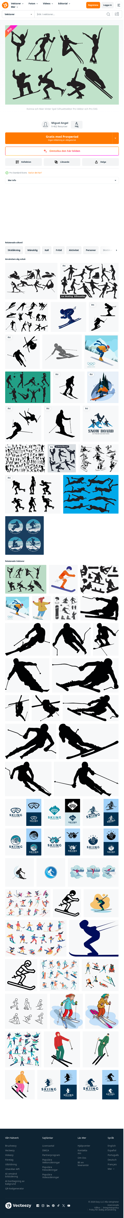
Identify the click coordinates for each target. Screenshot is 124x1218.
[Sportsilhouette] (25, 456)
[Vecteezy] (5, 5)
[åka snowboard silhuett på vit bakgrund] (99, 577)
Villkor (95, 1205)
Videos (46, 3)
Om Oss (80, 1156)
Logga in (107, 5)
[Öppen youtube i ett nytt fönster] (68, 1204)
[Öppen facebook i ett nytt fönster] (37, 1204)
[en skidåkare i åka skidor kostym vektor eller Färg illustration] (94, 936)
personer (91, 248)
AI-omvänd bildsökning (11, 1173)
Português (110, 1153)
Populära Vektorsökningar (50, 1159)
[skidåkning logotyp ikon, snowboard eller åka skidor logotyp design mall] (57, 1083)
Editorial (62, 3)
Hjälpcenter (82, 1144)
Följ (76, 126)
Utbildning (11, 1162)
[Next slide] (111, 248)
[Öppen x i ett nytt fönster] (63, 1204)
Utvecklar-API (12, 1167)
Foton (32, 3)
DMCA (44, 1148)
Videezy (9, 1153)
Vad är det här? (35, 172)
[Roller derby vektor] (33, 492)
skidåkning (14, 248)
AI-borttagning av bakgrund (14, 1181)
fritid (59, 248)
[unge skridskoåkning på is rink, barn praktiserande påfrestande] (41, 606)
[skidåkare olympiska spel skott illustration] (21, 973)
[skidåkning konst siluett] (104, 315)
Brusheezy (10, 1144)
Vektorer (16, 3)
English (109, 1144)
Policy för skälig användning (100, 1208)
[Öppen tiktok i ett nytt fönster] (58, 1204)
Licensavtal (47, 1144)
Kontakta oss (81, 1150)
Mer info (12, 178)
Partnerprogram (50, 1153)
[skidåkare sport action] (68, 315)
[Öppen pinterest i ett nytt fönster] (53, 1204)
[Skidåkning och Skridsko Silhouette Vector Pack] (26, 315)
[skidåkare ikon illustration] (63, 577)
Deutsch (109, 1158)
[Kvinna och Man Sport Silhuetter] (27, 385)
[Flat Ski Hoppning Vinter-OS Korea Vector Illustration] (101, 350)
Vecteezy (10, 1148)
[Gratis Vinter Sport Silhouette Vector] (31, 279)
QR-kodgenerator (14, 1186)
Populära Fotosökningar (49, 1167)
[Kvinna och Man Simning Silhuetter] (91, 492)
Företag (9, 1158)
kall (47, 248)
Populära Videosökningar (49, 1174)
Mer (13, 6)
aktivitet (74, 248)
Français (109, 1162)
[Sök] (108, 14)
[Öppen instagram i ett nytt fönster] (43, 1204)
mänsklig (32, 248)
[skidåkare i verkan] (62, 1048)
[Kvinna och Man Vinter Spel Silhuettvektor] (25, 577)
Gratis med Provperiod (62, 138)
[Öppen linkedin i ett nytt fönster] (48, 1204)
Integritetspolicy (108, 1205)
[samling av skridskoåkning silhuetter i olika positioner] (89, 279)
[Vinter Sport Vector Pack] (98, 456)
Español (109, 1148)
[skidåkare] (103, 385)
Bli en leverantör (81, 1162)
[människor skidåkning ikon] (19, 870)
